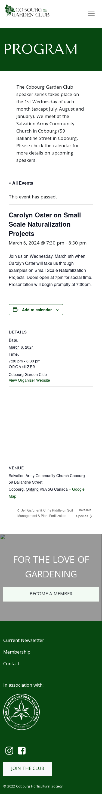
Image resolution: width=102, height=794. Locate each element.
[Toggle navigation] (91, 13)
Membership (16, 653)
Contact (11, 664)
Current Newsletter (23, 641)
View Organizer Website (29, 380)
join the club (27, 769)
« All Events (21, 183)
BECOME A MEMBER (51, 594)
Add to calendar (37, 309)
